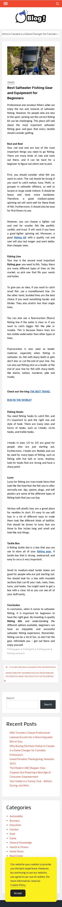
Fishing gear (13, 649)
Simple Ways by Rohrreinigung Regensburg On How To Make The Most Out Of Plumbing (30, 675)
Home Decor (17, 851)
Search (10, 697)
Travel (11, 82)
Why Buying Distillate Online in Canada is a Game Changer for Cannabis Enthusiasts (32, 750)
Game (13, 838)
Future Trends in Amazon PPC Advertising (32, 667)
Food (12, 833)
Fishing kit (28, 649)
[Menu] (5, 3)
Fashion (14, 829)
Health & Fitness (19, 847)
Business (15, 820)
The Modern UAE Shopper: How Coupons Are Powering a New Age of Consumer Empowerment (30, 772)
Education (15, 824)
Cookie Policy (18, 884)
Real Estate (16, 855)
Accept (18, 893)
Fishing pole (43, 649)
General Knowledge (21, 842)
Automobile (16, 816)
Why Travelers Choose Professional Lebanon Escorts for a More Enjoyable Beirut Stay (31, 737)
